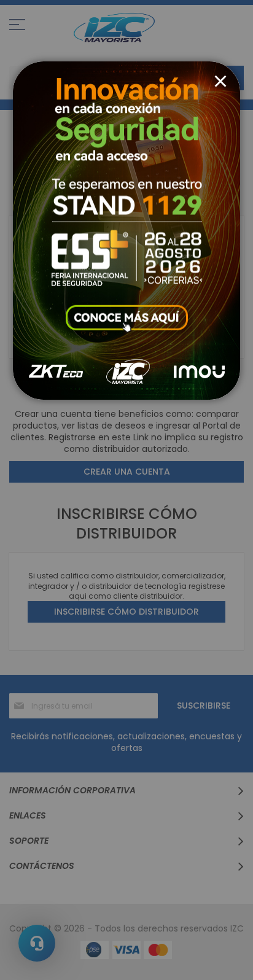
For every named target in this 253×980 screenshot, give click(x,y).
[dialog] (126, 490)
